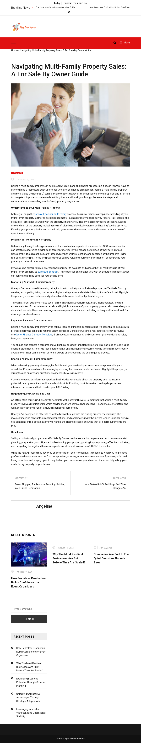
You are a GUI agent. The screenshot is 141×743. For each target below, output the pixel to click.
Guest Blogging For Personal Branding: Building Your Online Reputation (40, 486)
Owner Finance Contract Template (33, 334)
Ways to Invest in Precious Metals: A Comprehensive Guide (36, 7)
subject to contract (48, 271)
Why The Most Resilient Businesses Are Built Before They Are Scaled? (68, 558)
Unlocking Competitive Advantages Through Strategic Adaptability (28, 697)
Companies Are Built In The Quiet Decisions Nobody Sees (111, 558)
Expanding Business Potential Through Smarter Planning (31, 682)
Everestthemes (77, 739)
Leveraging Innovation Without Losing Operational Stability (31, 713)
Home (14, 50)
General (18, 173)
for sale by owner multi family (50, 214)
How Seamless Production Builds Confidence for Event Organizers (109, 7)
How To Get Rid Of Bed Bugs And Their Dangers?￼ (105, 486)
